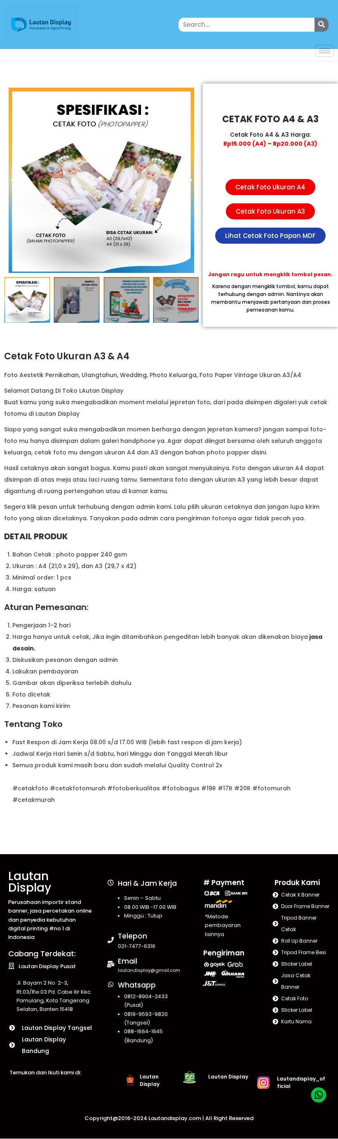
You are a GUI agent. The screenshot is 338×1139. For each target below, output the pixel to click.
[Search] (322, 25)
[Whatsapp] (111, 984)
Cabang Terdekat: (42, 953)
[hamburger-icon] (324, 51)
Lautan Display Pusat (47, 966)
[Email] (111, 964)
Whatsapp (137, 985)
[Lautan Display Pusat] (11, 966)
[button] (12, 180)
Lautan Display (29, 882)
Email (127, 961)
